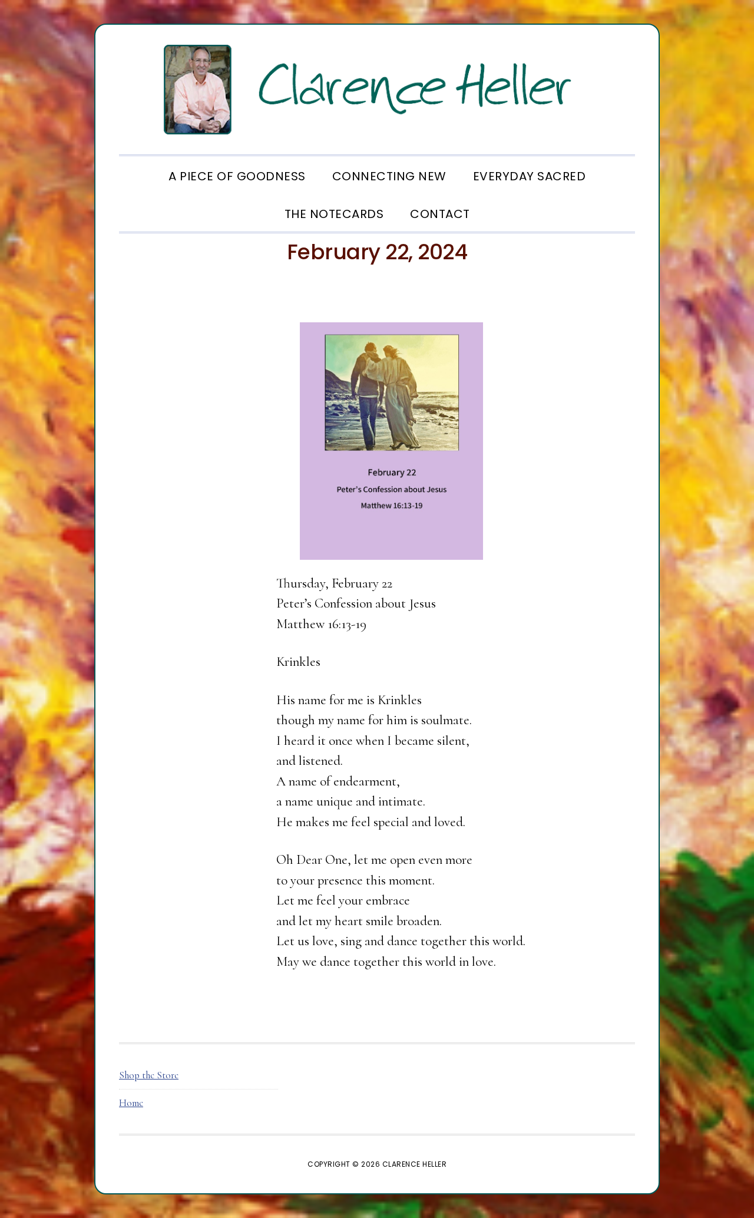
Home (131, 1103)
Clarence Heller (377, 89)
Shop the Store (148, 1075)
